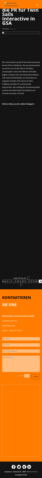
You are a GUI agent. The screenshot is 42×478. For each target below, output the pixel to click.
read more (9, 156)
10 (18, 281)
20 (23, 281)
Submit (35, 377)
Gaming (15, 124)
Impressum (8, 472)
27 (31, 281)
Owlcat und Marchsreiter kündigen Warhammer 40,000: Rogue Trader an (20, 176)
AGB (24, 472)
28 (36, 281)
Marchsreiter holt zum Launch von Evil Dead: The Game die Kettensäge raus (20, 232)
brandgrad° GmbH (21, 475)
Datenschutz (17, 472)
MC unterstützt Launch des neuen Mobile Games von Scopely (18, 120)
